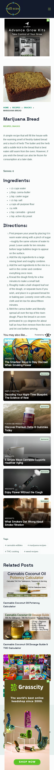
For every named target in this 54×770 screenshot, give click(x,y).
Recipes (7, 126)
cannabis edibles (13, 545)
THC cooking (12, 552)
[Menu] (49, 9)
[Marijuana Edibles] (27, 667)
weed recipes (31, 552)
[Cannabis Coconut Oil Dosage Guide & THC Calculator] (27, 626)
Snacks (16, 126)
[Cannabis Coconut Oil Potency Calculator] (27, 584)
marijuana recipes (37, 545)
